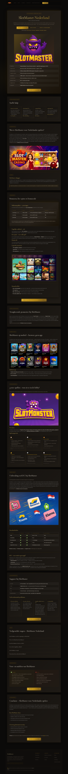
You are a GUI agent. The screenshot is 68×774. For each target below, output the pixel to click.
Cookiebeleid (37, 757)
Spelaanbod (37, 30)
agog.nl (44, 735)
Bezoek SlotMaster (22, 27)
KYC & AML (46, 757)
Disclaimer (36, 759)
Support (45, 30)
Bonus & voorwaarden (45, 27)
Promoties (33, 30)
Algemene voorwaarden (48, 755)
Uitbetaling (41, 30)
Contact (45, 759)
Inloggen (55, 757)
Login (28, 30)
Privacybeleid (37, 755)
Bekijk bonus (33, 27)
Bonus (30, 30)
